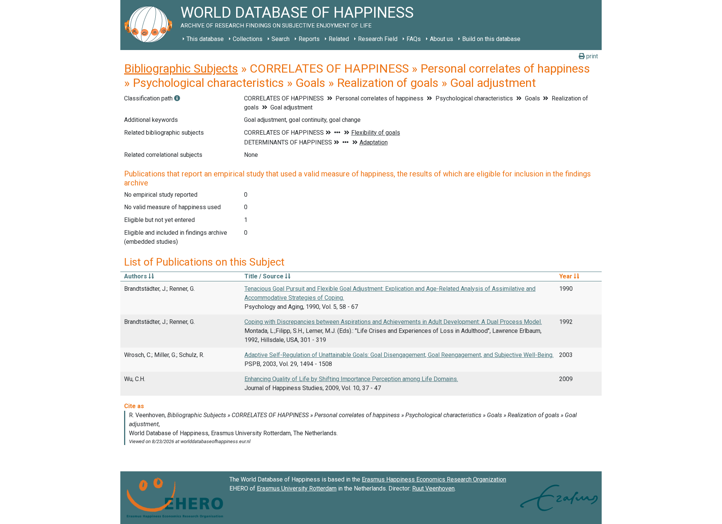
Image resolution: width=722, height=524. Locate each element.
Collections (247, 39)
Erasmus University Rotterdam (297, 488)
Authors (136, 276)
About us (441, 39)
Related (339, 39)
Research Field (377, 39)
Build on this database (491, 39)
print (591, 56)
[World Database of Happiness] (150, 25)
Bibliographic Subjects (181, 68)
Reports (309, 39)
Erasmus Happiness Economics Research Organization (434, 479)
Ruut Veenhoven (433, 488)
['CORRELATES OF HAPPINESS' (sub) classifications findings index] (177, 98)
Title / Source (264, 276)
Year (566, 276)
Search (281, 39)
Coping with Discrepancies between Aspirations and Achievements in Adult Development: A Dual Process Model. (393, 321)
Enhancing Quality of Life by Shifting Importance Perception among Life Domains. (351, 379)
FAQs (414, 39)
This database (205, 39)
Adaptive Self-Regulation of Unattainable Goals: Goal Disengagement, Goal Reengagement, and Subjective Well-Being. (399, 354)
